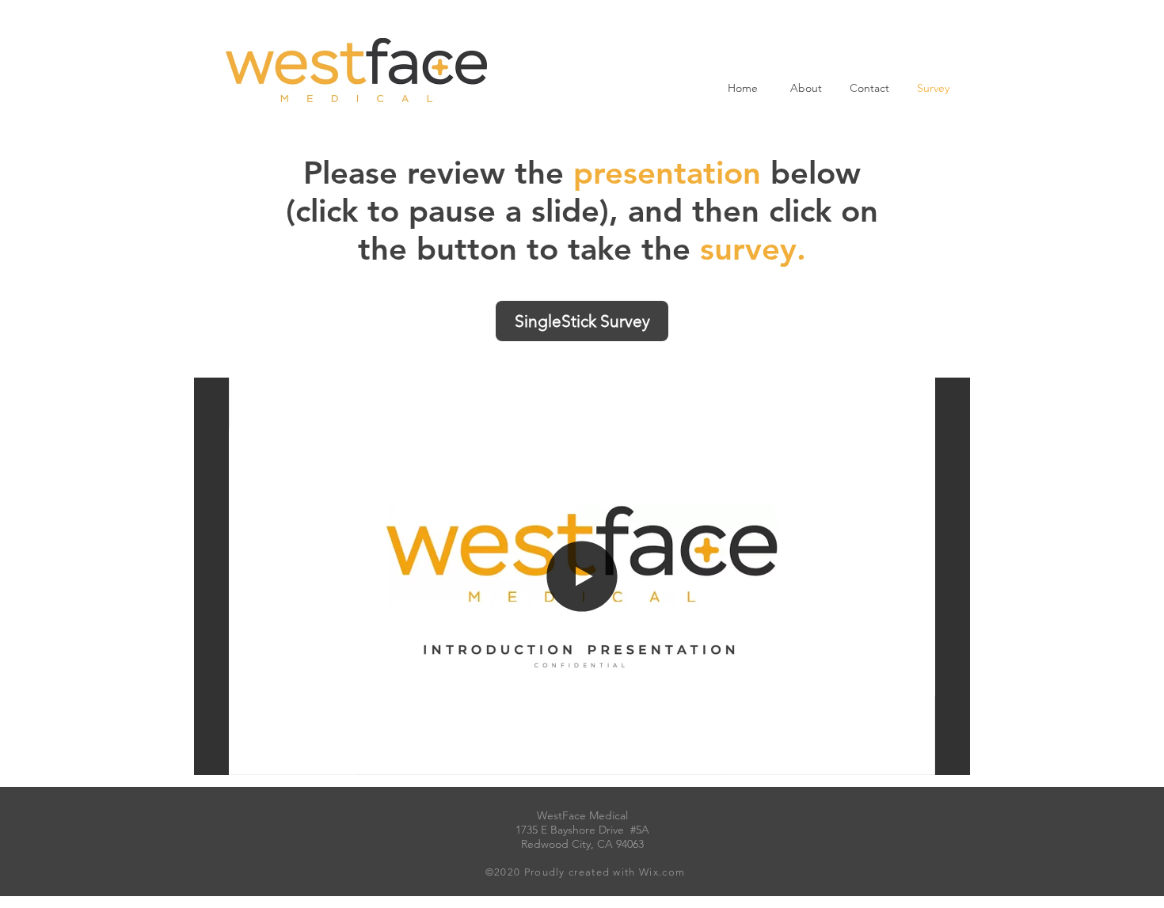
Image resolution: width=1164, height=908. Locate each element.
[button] (915, 757)
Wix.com (660, 872)
